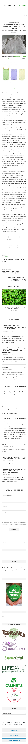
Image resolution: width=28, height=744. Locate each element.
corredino (5, 237)
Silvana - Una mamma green (15, 386)
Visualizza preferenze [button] (14, 740)
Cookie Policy (18, 724)
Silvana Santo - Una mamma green (17, 30)
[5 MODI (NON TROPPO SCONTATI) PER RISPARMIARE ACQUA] (14, 297)
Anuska (4, 401)
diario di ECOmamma (7, 239)
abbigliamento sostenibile (14, 22)
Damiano (5, 367)
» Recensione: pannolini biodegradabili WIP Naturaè (13, 457)
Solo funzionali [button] (14, 735)
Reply (25, 326)
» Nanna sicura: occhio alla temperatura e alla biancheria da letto (13, 471)
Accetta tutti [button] (14, 730)
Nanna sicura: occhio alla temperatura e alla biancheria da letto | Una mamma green (12, 350)
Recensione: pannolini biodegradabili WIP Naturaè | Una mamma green (14, 327)
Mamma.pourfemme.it (16, 88)
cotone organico (14, 237)
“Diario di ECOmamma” (20, 56)
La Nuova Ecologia (7, 58)
